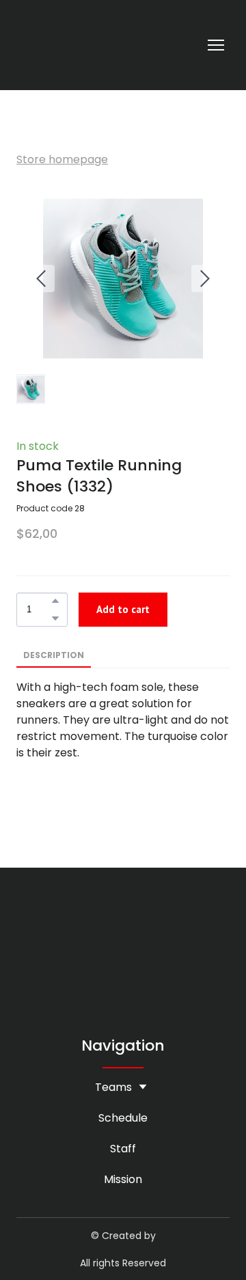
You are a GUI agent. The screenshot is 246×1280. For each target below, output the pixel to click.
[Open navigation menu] (216, 45)
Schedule (123, 1118)
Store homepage (62, 159)
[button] (55, 601)
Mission (123, 1179)
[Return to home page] (32, 45)
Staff (123, 1148)
